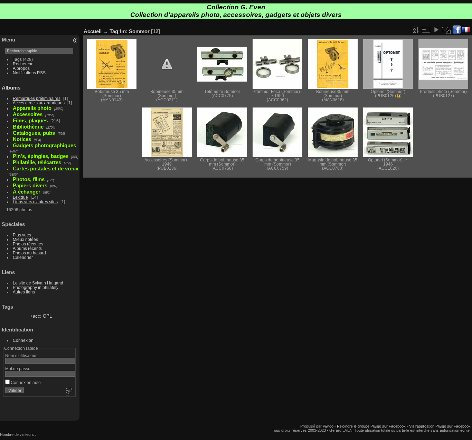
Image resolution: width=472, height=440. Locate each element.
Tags (17, 59)
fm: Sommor (135, 31)
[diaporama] (436, 29)
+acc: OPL (41, 316)
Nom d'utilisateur (21, 355)
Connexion (23, 340)
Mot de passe (17, 368)
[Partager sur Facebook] (456, 30)
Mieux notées (25, 239)
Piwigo (328, 426)
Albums (11, 88)
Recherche (23, 64)
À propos (21, 68)
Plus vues (22, 235)
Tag (114, 31)
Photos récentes (28, 244)
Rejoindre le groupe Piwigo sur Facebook (371, 426)
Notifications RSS (29, 73)
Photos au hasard (29, 253)
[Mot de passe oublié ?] (68, 391)
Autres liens (24, 292)
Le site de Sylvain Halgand (38, 283)
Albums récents (27, 248)
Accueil (93, 31)
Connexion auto (25, 382)
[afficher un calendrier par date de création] (446, 29)
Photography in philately (35, 287)
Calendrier (23, 257)
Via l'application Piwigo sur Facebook (440, 426)
